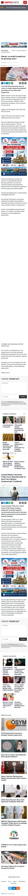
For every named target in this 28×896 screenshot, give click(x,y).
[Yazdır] (12, 83)
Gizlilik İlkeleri (22, 881)
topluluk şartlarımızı (13, 401)
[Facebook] (2, 83)
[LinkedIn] (7, 83)
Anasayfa (5, 50)
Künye (9, 881)
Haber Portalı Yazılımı (9, 893)
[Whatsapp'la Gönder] (9, 83)
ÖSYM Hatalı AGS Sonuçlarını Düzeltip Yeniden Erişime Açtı (16, 7)
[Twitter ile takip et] (10, 888)
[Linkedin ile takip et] (14, 888)
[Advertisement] (14, 25)
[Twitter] (5, 83)
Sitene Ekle (13, 883)
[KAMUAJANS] (10, 2)
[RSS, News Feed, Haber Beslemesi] (18, 888)
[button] (20, 83)
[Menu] (25, 2)
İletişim (15, 881)
